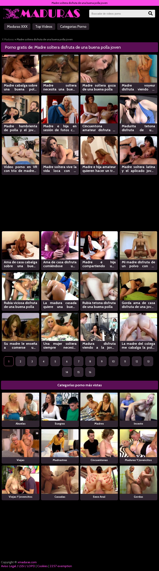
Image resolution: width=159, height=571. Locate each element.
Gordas (138, 496)
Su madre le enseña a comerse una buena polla (20, 345)
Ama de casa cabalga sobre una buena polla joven (20, 264)
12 (137, 361)
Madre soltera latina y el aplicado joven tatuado (138, 169)
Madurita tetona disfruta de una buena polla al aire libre (138, 128)
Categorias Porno (73, 26)
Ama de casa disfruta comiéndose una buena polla (60, 264)
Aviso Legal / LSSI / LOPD (18, 566)
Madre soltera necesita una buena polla (60, 87)
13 (148, 361)
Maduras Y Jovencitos (138, 460)
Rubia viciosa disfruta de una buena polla (20, 305)
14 (67, 372)
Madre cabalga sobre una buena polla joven (20, 87)
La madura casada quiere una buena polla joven (60, 305)
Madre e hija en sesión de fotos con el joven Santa (60, 128)
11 (125, 361)
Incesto (138, 423)
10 (113, 361)
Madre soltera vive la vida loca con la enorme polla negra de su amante (60, 169)
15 (78, 372)
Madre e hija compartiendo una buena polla (99, 264)
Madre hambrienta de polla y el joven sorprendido (20, 128)
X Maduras (8, 39)
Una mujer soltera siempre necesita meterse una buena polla (60, 345)
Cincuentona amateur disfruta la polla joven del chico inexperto (99, 128)
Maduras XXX (17, 26)
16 (90, 372)
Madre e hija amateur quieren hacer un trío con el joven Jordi (99, 169)
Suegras (60, 423)
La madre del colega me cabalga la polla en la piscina (138, 345)
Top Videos (43, 26)
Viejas (20, 460)
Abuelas (21, 423)
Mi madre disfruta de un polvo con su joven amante (138, 264)
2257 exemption (61, 566)
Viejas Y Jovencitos (20, 496)
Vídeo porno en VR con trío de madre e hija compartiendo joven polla (20, 169)
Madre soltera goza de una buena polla (99, 87)
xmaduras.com (27, 562)
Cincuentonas (99, 460)
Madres (99, 423)
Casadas (59, 496)
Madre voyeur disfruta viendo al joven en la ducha (138, 87)
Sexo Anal (99, 496)
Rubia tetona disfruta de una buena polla (99, 305)
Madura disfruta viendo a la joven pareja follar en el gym (99, 345)
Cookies (42, 566)
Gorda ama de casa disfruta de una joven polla (138, 305)
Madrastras (60, 460)
